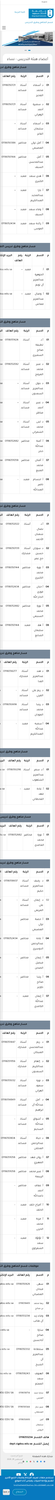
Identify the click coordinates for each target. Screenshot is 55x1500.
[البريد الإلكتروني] (23, 1463)
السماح (19, 1492)
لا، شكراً (6, 1492)
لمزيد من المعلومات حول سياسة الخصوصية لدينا (34, 1485)
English (44, 2)
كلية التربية (20, 12)
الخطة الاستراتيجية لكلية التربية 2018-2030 (27, 44)
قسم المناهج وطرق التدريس (39, 22)
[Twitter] (34, 1463)
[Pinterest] (30, 1463)
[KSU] (41, 12)
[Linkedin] (37, 1463)
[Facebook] (44, 1463)
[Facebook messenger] (41, 1463)
